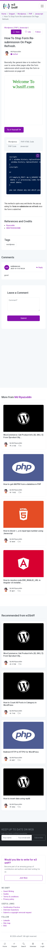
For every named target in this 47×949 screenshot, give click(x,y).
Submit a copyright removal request (17, 913)
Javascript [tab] (24, 146)
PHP (30, 14)
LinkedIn (6, 921)
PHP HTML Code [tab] (27, 142)
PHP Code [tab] (12, 146)
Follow (38, 32)
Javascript (39, 14)
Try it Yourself (13, 130)
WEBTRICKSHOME (13, 228)
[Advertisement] (23, 358)
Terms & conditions (11, 897)
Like (29, 32)
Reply (40, 267)
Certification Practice (11, 907)
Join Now (23, 878)
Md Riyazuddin (16, 51)
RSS (5, 926)
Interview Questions (11, 910)
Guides (6, 894)
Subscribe (38, 837)
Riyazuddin (10, 225)
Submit (24, 318)
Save (18, 32)
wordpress (10, 244)
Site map (6, 923)
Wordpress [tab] (12, 142)
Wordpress (21, 14)
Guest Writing (8, 891)
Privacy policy (8, 899)
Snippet (12, 14)
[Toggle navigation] (42, 6)
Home (3, 14)
